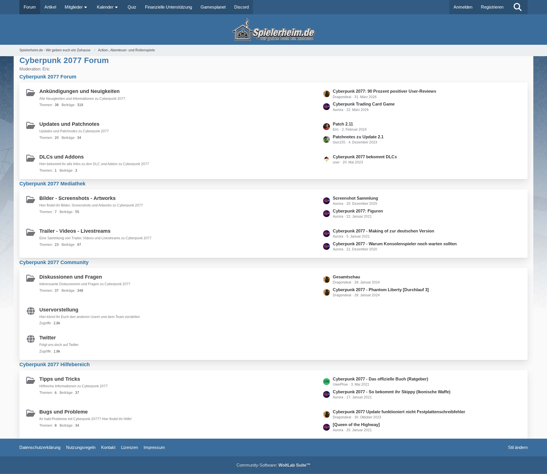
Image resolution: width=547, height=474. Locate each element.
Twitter (47, 338)
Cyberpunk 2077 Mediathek (52, 184)
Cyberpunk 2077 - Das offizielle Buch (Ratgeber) (380, 378)
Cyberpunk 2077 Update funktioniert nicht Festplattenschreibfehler (399, 411)
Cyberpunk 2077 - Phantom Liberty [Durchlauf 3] (381, 289)
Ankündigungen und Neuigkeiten (79, 91)
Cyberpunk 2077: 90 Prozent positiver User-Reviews (384, 91)
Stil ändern (518, 447)
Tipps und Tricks (59, 379)
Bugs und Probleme (63, 412)
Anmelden (463, 7)
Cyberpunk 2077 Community (54, 262)
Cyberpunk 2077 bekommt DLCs (365, 156)
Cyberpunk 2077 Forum (47, 77)
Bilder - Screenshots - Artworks (77, 198)
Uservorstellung (58, 310)
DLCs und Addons (61, 157)
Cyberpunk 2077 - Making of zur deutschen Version (383, 230)
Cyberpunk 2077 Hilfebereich (54, 364)
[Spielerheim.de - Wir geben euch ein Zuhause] (273, 29)
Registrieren (492, 7)
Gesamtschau (346, 276)
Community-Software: (273, 465)
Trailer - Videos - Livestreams (75, 231)
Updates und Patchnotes (69, 124)
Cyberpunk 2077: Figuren (358, 210)
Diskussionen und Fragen (70, 277)
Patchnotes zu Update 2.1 (358, 136)
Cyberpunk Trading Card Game (364, 104)
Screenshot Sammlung (355, 198)
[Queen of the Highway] (356, 424)
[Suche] (518, 7)
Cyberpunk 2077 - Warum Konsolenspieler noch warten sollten (395, 243)
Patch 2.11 (343, 123)
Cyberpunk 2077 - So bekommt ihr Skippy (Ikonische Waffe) (391, 391)
